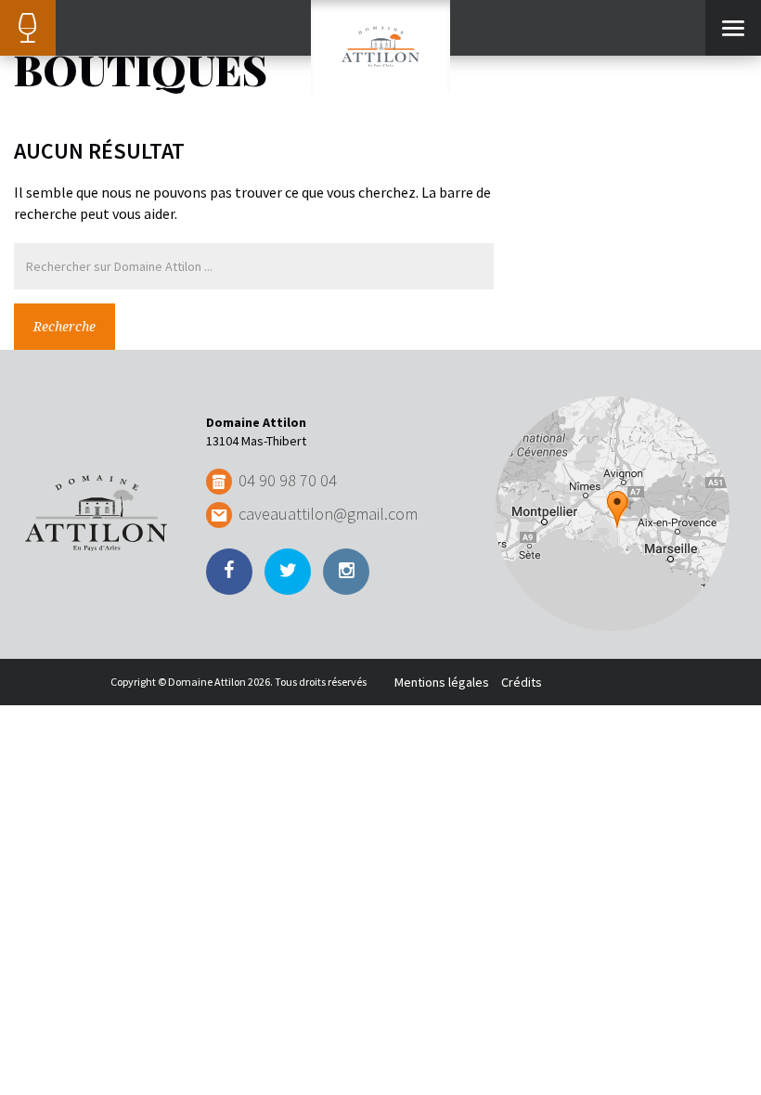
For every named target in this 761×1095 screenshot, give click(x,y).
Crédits (521, 682)
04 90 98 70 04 (288, 480)
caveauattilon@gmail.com (328, 513)
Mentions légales (441, 682)
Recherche (64, 326)
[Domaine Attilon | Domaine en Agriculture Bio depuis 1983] (380, 46)
